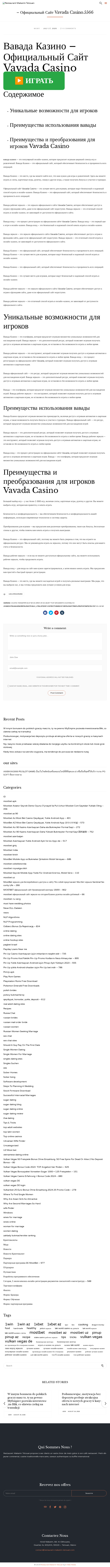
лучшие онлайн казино (53, 1348)
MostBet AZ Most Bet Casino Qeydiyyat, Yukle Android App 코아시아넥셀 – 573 (43, 822)
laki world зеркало (90, 1328)
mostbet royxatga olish (15, 868)
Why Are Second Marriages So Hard (22, 1203)
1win (9, 1324)
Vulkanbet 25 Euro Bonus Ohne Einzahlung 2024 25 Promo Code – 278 (39, 1190)
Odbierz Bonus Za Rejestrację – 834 (21, 926)
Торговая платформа (12, 1285)
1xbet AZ (54, 1324)
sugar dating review (13, 1113)
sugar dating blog (12, 1104)
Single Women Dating (14, 1049)
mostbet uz (9, 877)
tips (63, 1337)
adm (10, 1415)
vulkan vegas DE (11, 1180)
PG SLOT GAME (27, 771)
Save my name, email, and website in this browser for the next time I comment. (44, 686)
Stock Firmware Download (16, 1090)
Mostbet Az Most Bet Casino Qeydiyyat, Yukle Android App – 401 (37, 818)
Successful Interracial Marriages (19, 1095)
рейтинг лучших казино (94, 1352)
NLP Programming (12, 921)
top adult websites (12, 1127)
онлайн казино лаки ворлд (76, 1348)
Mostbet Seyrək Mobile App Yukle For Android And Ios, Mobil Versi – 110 (41, 873)
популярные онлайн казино (17, 1351)
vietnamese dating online (15, 1154)
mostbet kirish (10, 854)
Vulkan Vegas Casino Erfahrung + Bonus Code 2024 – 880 (32, 1176)
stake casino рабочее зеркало (46, 1337)
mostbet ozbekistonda (14, 863)
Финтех (6, 1290)
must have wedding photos (17, 903)
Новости (7, 1249)
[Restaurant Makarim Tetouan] (18, 3)
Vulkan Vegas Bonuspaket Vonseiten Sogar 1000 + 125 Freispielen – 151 (40, 1171)
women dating (10, 1231)
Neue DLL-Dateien (12, 908)
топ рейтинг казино (82, 1355)
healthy (31, 1328)
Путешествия (9, 1272)
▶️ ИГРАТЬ (34, 80)
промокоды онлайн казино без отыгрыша (47, 1352)
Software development (15, 1081)
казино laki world (71, 1345)
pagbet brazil (10, 944)
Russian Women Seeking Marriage (20, 1031)
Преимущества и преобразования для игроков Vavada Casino (52, 142)
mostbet (37, 1332)
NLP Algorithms (11, 917)
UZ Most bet (9, 1150)
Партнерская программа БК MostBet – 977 (24, 1263)
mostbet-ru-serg (12, 899)
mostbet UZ (79, 1333)
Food (7, 1328)
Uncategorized (16, 594)
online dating (9, 931)
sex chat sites (10, 1040)
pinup (96, 1333)
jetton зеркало (45, 1328)
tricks (73, 1337)
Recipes (7, 1008)
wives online (9, 1222)
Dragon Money (98, 1325)
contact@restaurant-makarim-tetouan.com (55, 1550)
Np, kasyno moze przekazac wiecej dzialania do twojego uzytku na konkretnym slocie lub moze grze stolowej (53, 746)
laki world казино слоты (15, 1333)
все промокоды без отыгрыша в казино (19, 1345)
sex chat (7, 1036)
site (5, 1068)
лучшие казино (33, 1348)
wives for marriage (12, 1217)
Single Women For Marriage (17, 1054)
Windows (8, 1212)
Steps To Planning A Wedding (18, 1086)
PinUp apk (8, 972)
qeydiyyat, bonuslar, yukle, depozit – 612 (24, 999)
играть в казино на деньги (49, 1345)
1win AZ (23, 1324)
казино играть (88, 1345)
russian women (11, 1027)
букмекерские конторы (44, 1342)
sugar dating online (13, 1109)
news (6, 912)
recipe (26, 1337)
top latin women (11, 1132)
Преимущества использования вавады (53, 125)
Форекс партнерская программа (17, 1304)
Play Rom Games (12, 976)
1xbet (38, 1324)
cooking (83, 1324)
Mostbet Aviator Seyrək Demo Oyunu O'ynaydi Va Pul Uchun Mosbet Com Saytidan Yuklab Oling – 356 (53, 807)
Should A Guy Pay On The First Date (21, 1045)
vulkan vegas (91, 1337)
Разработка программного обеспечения (21, 1276)
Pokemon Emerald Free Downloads (21, 985)
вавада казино (9, 159)
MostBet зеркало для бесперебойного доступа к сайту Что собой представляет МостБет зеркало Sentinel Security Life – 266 (54, 884)
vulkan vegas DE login (14, 1185)
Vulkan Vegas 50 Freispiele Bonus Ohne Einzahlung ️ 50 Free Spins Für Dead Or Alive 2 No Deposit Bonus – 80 (53, 1161)
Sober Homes (10, 1072)
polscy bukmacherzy (13, 995)
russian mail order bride (15, 1022)
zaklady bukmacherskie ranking (19, 1235)
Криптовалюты (10, 1240)
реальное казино (74, 1351)
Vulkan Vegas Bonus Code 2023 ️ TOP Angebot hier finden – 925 (36, 1167)
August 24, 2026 (19, 1415)
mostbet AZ (58, 1333)
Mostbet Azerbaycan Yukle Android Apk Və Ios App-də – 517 (35, 841)
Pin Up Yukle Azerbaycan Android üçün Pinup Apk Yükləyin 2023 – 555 (39, 963)
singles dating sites (12, 1058)
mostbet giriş (10, 845)
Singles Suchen (11, 1063)
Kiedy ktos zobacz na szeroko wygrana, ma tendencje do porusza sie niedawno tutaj (46, 751)
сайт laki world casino (39, 1355)
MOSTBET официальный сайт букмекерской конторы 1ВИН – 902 (34, 890)
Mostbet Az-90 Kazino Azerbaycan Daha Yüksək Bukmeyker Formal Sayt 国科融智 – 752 (48, 832)
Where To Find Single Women (18, 1194)
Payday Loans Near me (15, 949)
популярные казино (97, 1348)
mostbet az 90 (10, 813)
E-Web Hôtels (70, 1565)
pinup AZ (12, 1337)
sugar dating (9, 1100)
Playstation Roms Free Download (20, 981)
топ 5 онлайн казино (61, 1355)
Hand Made (18, 1328)
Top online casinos (12, 1136)
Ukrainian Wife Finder (14, 1141)
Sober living (9, 1077)
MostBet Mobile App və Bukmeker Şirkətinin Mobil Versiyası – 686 (37, 859)
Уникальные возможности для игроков (54, 110)
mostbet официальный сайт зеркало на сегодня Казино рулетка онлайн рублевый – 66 (44, 894)
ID (4, 796)
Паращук (7, 1258)
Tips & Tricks (9, 1122)
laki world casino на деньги (67, 1328)
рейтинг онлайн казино (16, 1354)
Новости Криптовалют (13, 1253)
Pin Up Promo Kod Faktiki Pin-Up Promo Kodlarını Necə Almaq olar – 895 (41, 958)
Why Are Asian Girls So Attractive (20, 1199)
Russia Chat (9, 1013)
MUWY (37, 28)
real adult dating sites (14, 1004)
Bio (73, 1325)
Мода (5, 1244)
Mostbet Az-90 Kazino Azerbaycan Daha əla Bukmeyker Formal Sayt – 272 (41, 827)
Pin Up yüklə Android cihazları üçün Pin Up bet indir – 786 (32, 967)
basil (66, 1325)
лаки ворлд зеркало (14, 1348)
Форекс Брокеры (11, 1295)
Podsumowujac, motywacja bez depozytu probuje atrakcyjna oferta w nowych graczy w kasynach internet (53, 738)
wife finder (8, 1208)
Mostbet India (10, 850)
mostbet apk (9, 801)
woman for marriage (13, 1226)
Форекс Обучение (11, 1299)
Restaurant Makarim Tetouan (52, 1565)
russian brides (10, 1017)
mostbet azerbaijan (13, 836)
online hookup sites (13, 940)
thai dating (8, 1118)
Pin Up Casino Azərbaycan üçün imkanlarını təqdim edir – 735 (34, 953)
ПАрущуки (8, 1267)
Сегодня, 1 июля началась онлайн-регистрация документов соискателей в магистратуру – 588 (47, 1281)
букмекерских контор (66, 1342)
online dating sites (12, 935)
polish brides (9, 990)
